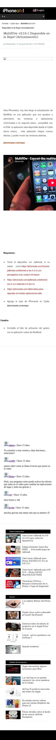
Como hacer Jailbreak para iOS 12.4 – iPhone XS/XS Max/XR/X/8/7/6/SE (36, 572)
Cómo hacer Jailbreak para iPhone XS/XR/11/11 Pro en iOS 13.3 (35, 561)
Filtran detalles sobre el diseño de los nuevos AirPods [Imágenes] (36, 714)
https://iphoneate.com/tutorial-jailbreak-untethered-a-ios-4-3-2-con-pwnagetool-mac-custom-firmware (28, 270)
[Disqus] (28, 395)
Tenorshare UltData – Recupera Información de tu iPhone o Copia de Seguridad (35, 584)
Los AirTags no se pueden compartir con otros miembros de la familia (35, 680)
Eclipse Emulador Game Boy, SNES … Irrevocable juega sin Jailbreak (36, 549)
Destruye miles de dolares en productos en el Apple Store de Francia (35, 626)
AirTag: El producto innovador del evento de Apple (36, 690)
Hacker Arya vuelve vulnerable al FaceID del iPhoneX (36, 613)
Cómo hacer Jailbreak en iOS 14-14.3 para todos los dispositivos (35, 538)
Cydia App (14, 23)
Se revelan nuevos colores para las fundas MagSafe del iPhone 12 (35, 703)
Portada (5, 23)
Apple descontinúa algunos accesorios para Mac (34, 667)
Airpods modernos (30, 646)
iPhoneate (13, 10)
